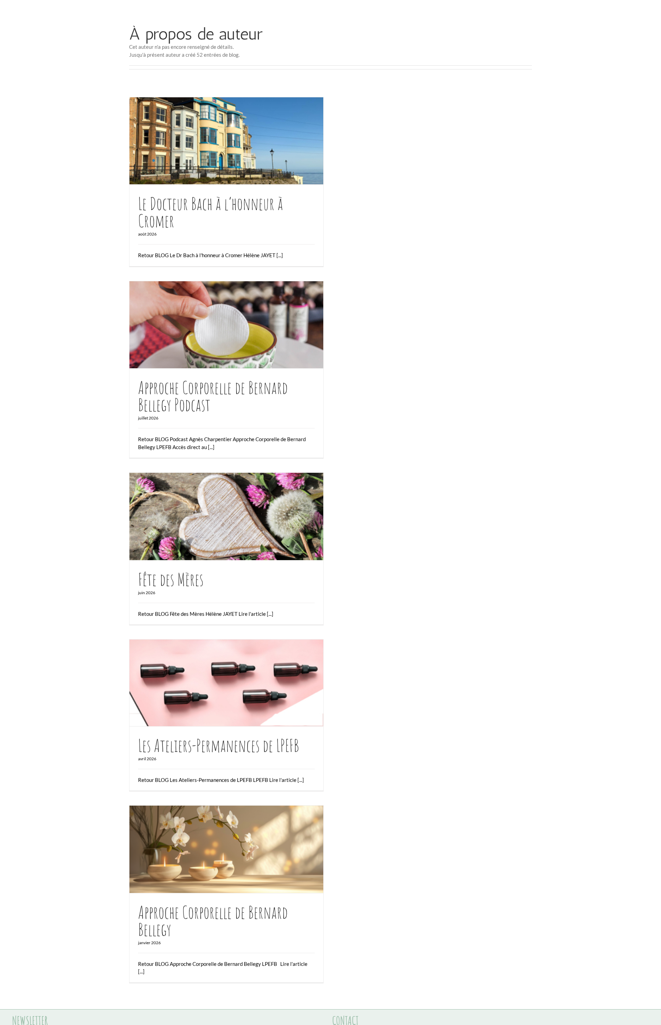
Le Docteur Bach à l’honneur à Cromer (214, 141)
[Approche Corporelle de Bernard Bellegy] (226, 849)
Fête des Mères (214, 516)
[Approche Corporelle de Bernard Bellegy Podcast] (226, 324)
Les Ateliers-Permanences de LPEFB (214, 683)
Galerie (238, 141)
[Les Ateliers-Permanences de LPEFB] (226, 683)
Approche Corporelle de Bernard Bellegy (214, 849)
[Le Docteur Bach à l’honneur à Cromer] (226, 140)
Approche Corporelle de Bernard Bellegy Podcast (214, 325)
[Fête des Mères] (226, 516)
